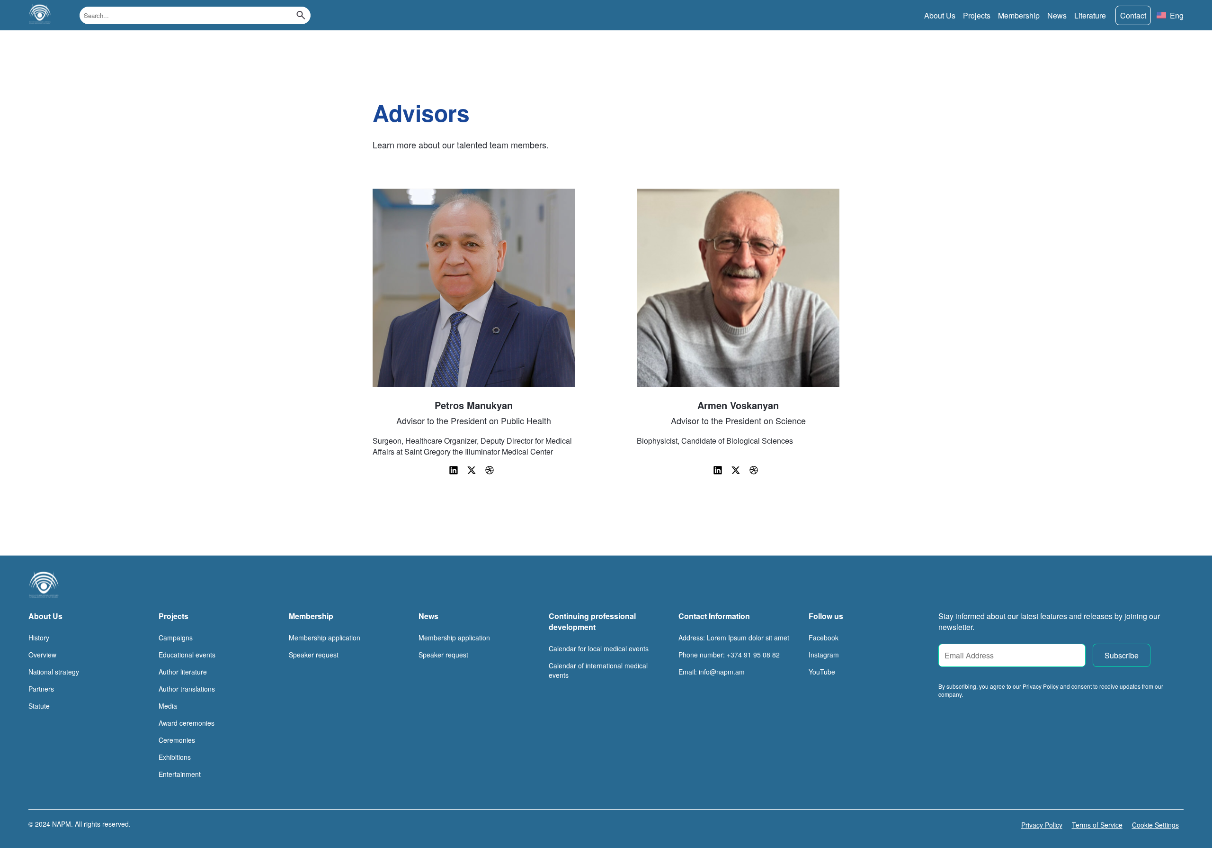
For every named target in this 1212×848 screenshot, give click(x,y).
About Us (939, 15)
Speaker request (314, 654)
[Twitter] (472, 472)
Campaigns (176, 637)
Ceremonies (177, 740)
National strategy (53, 671)
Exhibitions (175, 757)
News (1057, 15)
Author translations (187, 688)
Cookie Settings (1155, 825)
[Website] (489, 472)
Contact (1133, 15)
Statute (39, 706)
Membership (1019, 15)
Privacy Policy (1041, 825)
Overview (42, 654)
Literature (1090, 15)
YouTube (822, 671)
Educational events (187, 654)
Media (168, 706)
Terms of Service (1097, 825)
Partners (41, 688)
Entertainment (180, 774)
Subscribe (1122, 655)
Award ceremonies (186, 723)
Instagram (824, 654)
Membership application (324, 637)
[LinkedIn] (454, 472)
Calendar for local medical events (599, 648)
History (38, 637)
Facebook (823, 637)
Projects (976, 15)
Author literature (183, 671)
